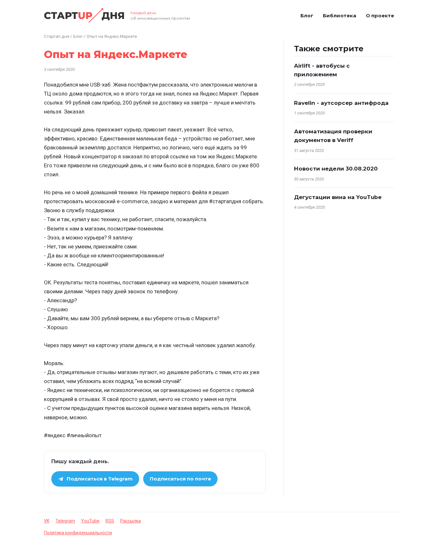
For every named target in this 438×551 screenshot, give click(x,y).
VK (46, 520)
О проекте (380, 16)
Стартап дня (56, 36)
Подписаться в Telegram (100, 479)
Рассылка (130, 520)
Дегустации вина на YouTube (338, 197)
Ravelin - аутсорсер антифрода (341, 103)
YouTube (90, 520)
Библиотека (339, 16)
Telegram (65, 520)
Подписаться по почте (180, 479)
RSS (109, 520)
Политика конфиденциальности (78, 532)
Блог (306, 16)
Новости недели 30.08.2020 (336, 168)
